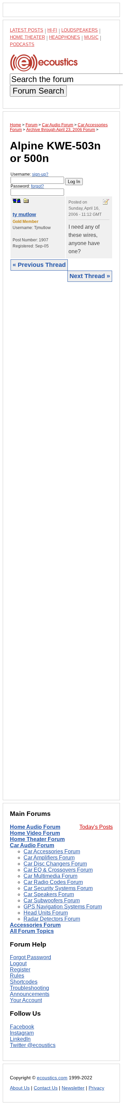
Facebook (22, 1027)
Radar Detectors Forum (52, 919)
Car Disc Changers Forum (55, 864)
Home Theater (27, 37)
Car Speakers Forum (49, 894)
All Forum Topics (32, 931)
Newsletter (73, 1088)
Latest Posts (26, 30)
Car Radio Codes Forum (53, 882)
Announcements (29, 994)
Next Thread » (90, 276)
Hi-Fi (52, 30)
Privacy (96, 1088)
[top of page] (15, 201)
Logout (18, 963)
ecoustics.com (52, 1077)
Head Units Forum (46, 913)
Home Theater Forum (37, 839)
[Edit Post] (106, 202)
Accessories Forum (35, 925)
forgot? (37, 186)
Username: (29, 174)
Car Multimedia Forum (50, 876)
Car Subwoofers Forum (52, 900)
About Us (20, 1088)
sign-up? (40, 174)
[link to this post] (26, 200)
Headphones (64, 37)
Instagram (22, 1033)
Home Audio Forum (35, 827)
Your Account (26, 1000)
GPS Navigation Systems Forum (63, 906)
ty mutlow (24, 214)
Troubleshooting (29, 988)
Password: (27, 186)
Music (91, 37)
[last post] (19, 201)
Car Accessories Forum (52, 851)
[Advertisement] (61, 540)
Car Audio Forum (32, 845)
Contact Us (46, 1088)
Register (20, 969)
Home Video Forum (35, 833)
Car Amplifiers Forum (49, 857)
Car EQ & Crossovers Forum (58, 870)
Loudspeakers (79, 30)
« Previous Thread (39, 264)
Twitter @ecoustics (33, 1045)
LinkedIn (20, 1039)
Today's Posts (96, 827)
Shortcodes (23, 982)
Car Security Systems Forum (58, 888)
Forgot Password (30, 957)
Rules (17, 976)
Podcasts (22, 44)
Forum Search (38, 90)
